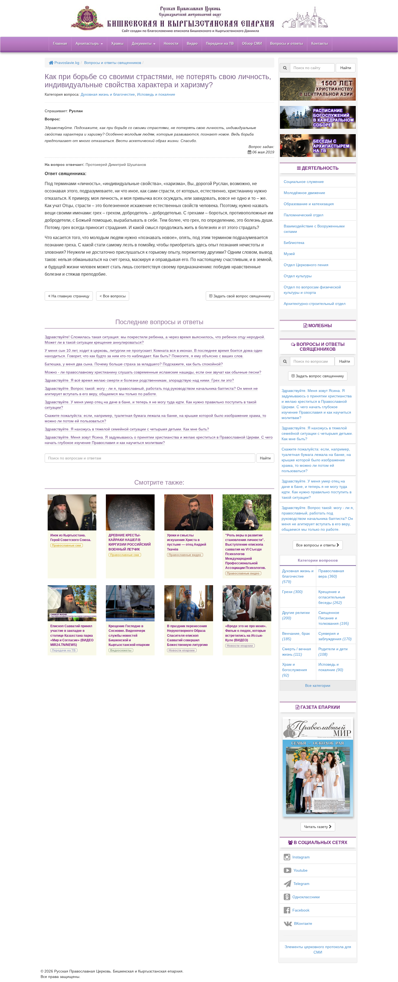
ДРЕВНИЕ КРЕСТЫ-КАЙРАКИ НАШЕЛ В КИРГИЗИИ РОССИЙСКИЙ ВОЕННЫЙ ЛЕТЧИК (130, 542)
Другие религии (296, 615)
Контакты (319, 43)
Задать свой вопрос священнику (241, 296)
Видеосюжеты (120, 650)
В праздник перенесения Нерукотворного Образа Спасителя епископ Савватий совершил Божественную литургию (187, 635)
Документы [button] (142, 43)
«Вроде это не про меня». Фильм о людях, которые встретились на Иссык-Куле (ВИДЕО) (245, 633)
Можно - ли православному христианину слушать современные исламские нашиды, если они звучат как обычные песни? (153, 372)
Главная (60, 43)
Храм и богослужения (294, 669)
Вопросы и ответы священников (112, 62)
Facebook (299, 910)
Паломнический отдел (303, 215)
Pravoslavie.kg (66, 62)
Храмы (117, 43)
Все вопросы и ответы (316, 545)
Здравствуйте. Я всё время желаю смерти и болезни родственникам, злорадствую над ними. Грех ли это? (139, 380)
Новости (171, 43)
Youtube (299, 870)
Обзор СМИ (252, 43)
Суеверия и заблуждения (335, 636)
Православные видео (185, 554)
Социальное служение (304, 181)
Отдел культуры (298, 276)
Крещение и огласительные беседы (331, 597)
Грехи (292, 592)
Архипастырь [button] (88, 43)
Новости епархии (182, 650)
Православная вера (331, 573)
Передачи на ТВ (220, 43)
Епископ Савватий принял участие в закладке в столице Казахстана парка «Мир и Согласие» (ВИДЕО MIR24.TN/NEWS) (71, 635)
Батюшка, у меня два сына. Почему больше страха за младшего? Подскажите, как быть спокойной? (134, 364)
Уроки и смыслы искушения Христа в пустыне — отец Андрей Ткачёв (186, 542)
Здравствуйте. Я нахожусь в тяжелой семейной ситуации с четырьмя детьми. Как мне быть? (127, 429)
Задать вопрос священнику (319, 376)
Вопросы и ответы (286, 43)
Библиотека (294, 242)
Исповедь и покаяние (156, 94)
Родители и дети (333, 651)
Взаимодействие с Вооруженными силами (314, 229)
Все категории (317, 685)
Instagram (300, 857)
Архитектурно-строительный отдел (314, 303)
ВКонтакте (302, 923)
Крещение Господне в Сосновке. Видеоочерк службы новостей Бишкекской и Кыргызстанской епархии (129, 635)
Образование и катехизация (309, 204)
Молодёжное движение (304, 193)
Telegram (300, 883)
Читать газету (316, 827)
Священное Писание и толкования (333, 618)
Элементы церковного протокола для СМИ (318, 949)
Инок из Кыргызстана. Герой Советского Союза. (70, 537)
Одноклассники (305, 897)
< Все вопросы (113, 296)
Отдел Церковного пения (306, 265)
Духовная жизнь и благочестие (108, 94)
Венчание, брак (296, 636)
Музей (289, 254)
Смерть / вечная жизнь (296, 651)
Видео (192, 43)
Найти (265, 458)
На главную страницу (69, 296)
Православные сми (66, 545)
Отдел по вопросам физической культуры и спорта (312, 290)
